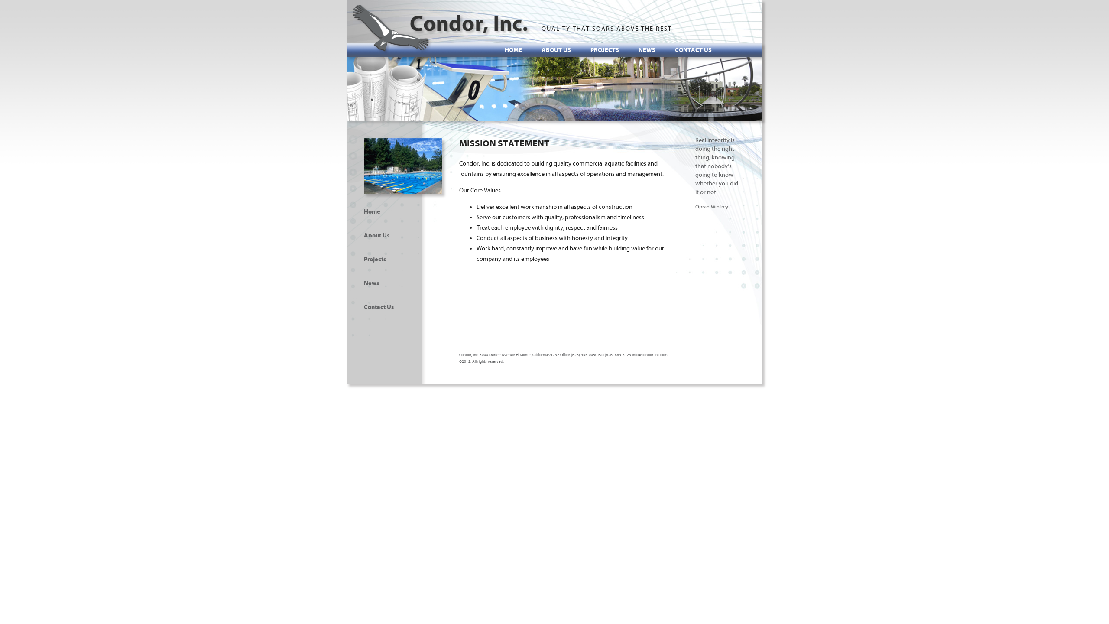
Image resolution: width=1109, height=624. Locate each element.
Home (513, 50)
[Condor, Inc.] (441, 29)
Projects (604, 50)
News (647, 50)
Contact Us (693, 50)
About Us (556, 50)
